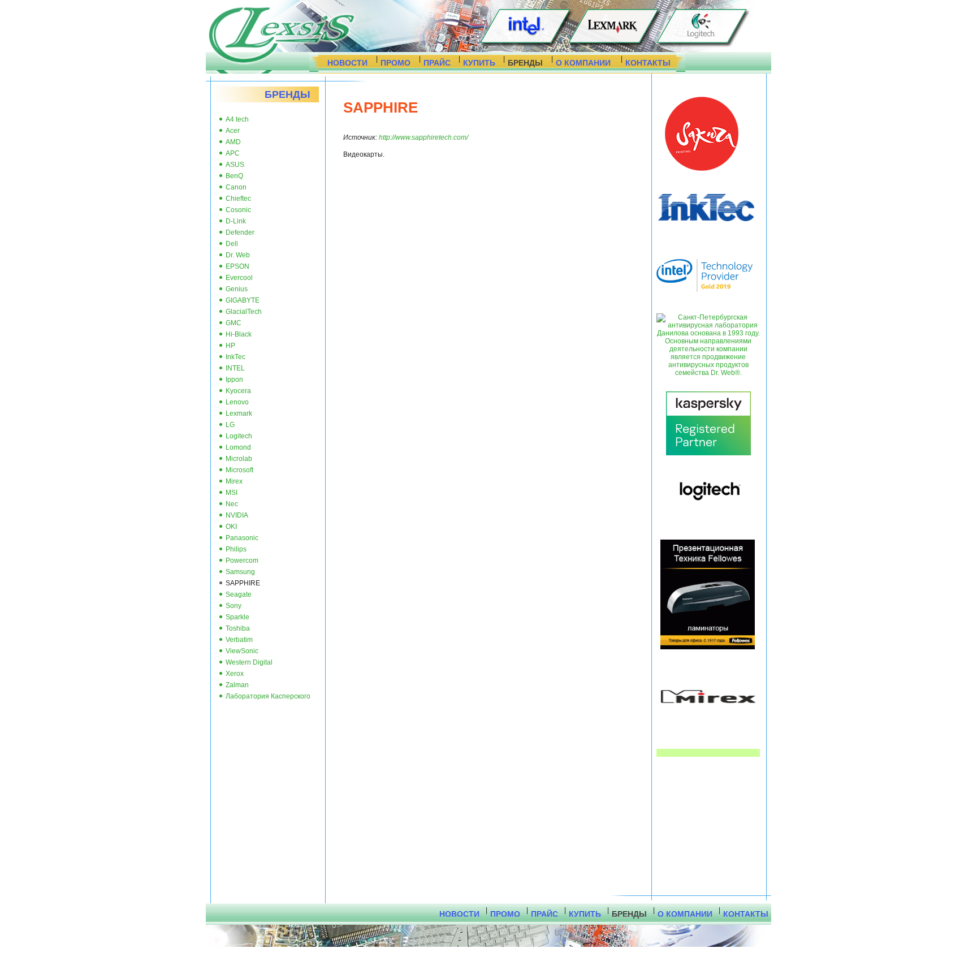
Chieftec (238, 198)
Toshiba (238, 628)
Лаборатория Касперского (268, 696)
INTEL (235, 368)
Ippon (234, 379)
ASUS (235, 165)
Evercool (239, 278)
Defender (240, 232)
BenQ (234, 176)
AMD (233, 142)
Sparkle (237, 617)
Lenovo (237, 402)
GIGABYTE (243, 300)
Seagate (239, 594)
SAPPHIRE (243, 583)
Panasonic (242, 538)
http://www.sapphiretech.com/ (423, 137)
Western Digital (249, 662)
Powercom (242, 560)
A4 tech (237, 119)
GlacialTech (244, 312)
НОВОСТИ (347, 62)
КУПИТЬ (479, 62)
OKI (231, 527)
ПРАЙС (437, 62)
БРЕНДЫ (525, 62)
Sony (233, 606)
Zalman (237, 685)
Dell (232, 244)
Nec (232, 504)
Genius (237, 289)
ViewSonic (242, 651)
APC (233, 153)
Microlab (239, 459)
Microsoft (239, 470)
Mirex (234, 481)
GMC (233, 323)
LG (230, 425)
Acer (233, 131)
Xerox (235, 674)
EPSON (237, 266)
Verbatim (239, 640)
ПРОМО (395, 62)
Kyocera (238, 391)
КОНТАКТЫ (648, 62)
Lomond (238, 447)
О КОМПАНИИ (583, 62)
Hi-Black (239, 334)
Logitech (239, 436)
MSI (231, 493)
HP (230, 346)
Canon (236, 187)
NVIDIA (237, 515)
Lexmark (239, 413)
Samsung (240, 572)
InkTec (235, 357)
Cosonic (238, 210)
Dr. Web (238, 255)
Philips (236, 549)
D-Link (236, 221)
